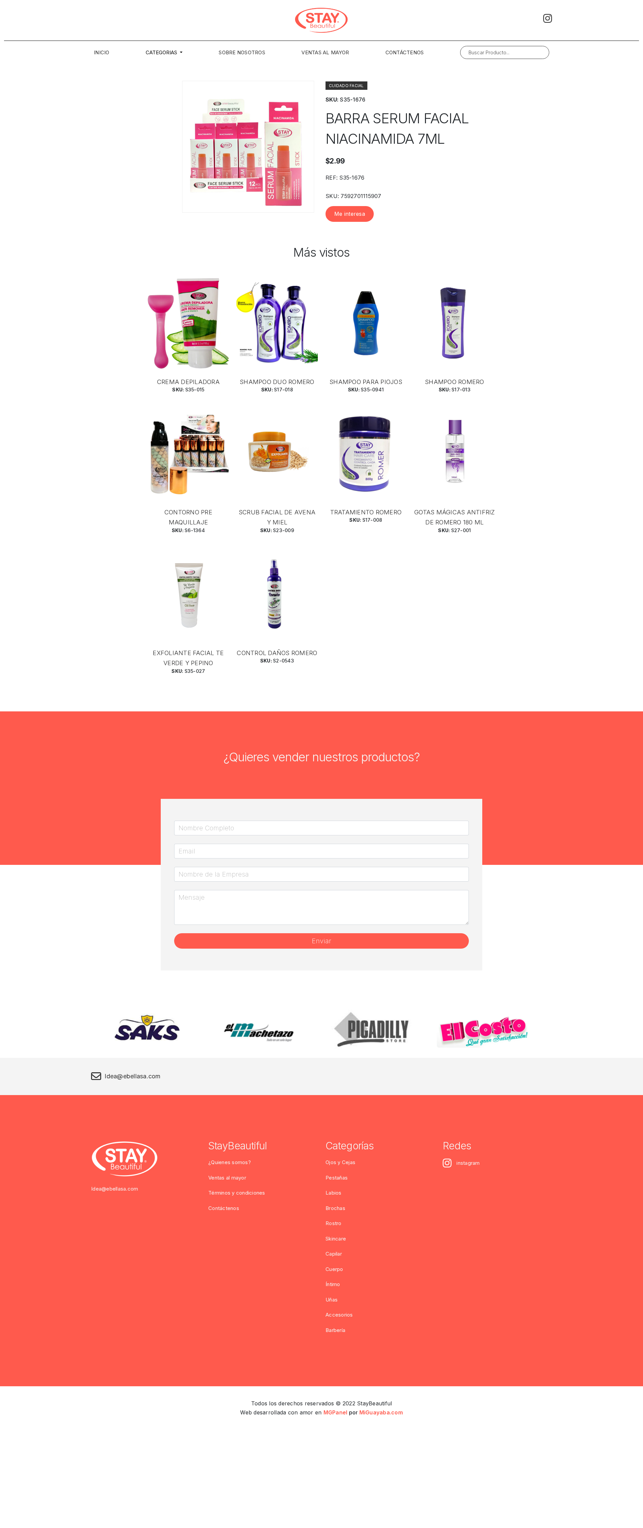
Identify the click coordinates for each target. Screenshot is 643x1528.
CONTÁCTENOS (404, 52)
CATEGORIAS (162, 52)
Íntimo (333, 1284)
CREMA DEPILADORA (188, 381)
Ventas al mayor (227, 1177)
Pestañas (337, 1177)
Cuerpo (334, 1269)
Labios (334, 1193)
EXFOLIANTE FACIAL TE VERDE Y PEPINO (188, 658)
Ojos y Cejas (340, 1162)
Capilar (334, 1254)
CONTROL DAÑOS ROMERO (277, 652)
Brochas (335, 1208)
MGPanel (336, 1412)
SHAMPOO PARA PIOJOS (366, 381)
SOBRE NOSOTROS (242, 52)
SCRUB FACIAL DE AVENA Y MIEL (277, 517)
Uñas (332, 1299)
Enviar (321, 941)
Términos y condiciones (236, 1193)
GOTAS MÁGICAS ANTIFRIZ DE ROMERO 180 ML (454, 517)
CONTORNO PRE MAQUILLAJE (188, 517)
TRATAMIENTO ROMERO (366, 512)
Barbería (335, 1330)
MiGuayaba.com (381, 1412)
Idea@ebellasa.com (132, 1076)
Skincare (336, 1238)
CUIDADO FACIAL (346, 85)
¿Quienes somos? (229, 1162)
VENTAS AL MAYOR (325, 52)
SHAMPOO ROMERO (454, 381)
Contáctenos (223, 1208)
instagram (468, 1163)
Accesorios (339, 1315)
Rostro (334, 1223)
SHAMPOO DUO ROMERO (277, 381)
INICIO (102, 52)
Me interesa (349, 213)
